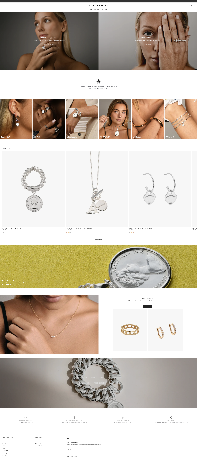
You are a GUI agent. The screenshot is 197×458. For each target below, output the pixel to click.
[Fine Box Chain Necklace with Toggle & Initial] (97, 189)
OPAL (89, 383)
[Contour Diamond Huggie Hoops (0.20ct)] (165, 330)
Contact (4, 443)
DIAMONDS (113, 383)
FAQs (3, 446)
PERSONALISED (115, 378)
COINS (93, 378)
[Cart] (194, 6)
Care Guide (5, 441)
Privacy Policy (38, 443)
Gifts (106, 9)
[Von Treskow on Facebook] (71, 438)
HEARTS (102, 378)
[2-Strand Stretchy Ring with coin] (33, 189)
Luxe (102, 9)
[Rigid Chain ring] (130, 330)
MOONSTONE (100, 383)
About (36, 441)
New (90, 9)
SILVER (97, 388)
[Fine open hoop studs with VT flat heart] (160, 189)
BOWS (81, 383)
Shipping (4, 453)
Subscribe (160, 449)
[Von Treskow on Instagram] (68, 438)
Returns (4, 448)
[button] (195, 188)
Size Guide (5, 450)
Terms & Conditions (39, 446)
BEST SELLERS (81, 378)
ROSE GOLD (86, 388)
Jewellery (96, 9)
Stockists (4, 455)
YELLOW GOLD (109, 388)
